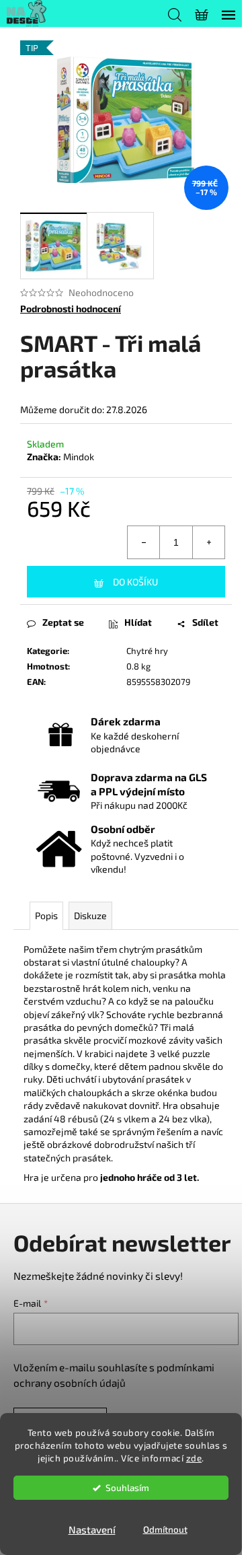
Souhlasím (127, 1487)
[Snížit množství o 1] (144, 542)
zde (194, 1458)
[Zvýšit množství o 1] (208, 542)
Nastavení (92, 1529)
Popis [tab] (46, 915)
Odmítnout (165, 1529)
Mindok (78, 456)
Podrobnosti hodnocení (70, 308)
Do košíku (135, 581)
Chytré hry (147, 650)
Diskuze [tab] (90, 915)
